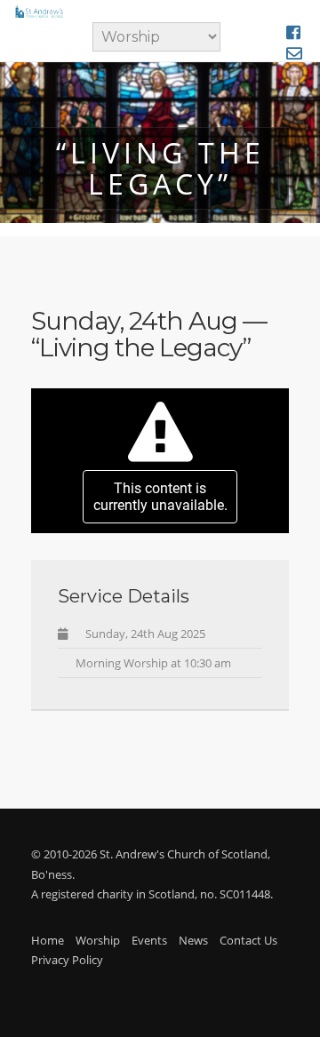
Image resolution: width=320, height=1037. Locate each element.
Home (47, 940)
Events (149, 940)
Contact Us (248, 940)
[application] (160, 460)
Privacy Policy (67, 960)
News (193, 940)
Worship (98, 940)
